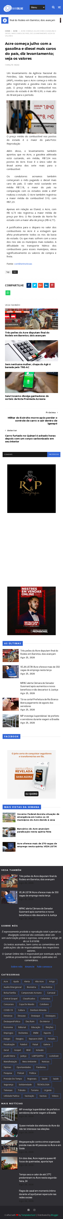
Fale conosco (44, 966)
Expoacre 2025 (35, 1038)
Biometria (31, 987)
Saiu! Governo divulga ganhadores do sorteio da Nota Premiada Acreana (27, 397)
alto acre (39, 981)
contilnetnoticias (23, 263)
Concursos (9, 1004)
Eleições (49, 1027)
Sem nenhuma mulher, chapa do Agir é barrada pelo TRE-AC (28, 366)
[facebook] (29, 1210)
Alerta (27, 981)
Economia (8, 1027)
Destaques (50, 1015)
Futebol (23, 1044)
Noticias (45, 1061)
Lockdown (54, 1056)
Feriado (51, 1038)
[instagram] (34, 1210)
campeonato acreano (31, 992)
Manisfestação (10, 1061)
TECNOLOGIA (43, 1084)
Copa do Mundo (26, 1004)
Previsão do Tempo (13, 1078)
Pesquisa (8, 1073)
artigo (52, 981)
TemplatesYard (28, 1215)
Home (7, 31)
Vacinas (43, 1096)
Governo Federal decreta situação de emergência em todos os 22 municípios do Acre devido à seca (38, 817)
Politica (32, 1073)
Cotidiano (44, 1004)
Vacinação (29, 1096)
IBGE (28, 1050)
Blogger (54, 1215)
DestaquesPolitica (12, 1021)
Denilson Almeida (38, 1010)
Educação (35, 1027)
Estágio (7, 1038)
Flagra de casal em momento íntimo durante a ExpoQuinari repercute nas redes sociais (37, 1194)
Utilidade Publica (11, 1096)
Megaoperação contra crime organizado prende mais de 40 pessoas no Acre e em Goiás (40, 1145)
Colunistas (45, 998)
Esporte (47, 1033)
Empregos (8, 1033)
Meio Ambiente (29, 1061)
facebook (54, 454)
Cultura (21, 1010)
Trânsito (22, 1090)
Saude (44, 1078)
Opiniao (7, 1067)
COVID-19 (8, 1010)
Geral (6, 1050)
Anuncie (30, 966)
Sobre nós (16, 966)
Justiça (23, 1056)
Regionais (31, 1078)
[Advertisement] (31, 550)
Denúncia (8, 1015)
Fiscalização (9, 1044)
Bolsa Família (10, 992)
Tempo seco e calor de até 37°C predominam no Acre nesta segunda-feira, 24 (38, 1177)
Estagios (19, 1038)
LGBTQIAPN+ (38, 1056)
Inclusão (40, 1050)
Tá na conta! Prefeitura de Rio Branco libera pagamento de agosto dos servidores (39, 702)
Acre (15, 31)
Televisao (8, 1090)
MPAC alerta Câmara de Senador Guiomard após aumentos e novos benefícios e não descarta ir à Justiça (39, 686)
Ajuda (16, 981)
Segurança (8, 1084)
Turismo (35, 1090)
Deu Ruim (30, 1021)
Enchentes (23, 1033)
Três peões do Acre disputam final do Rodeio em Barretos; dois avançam (27, 334)
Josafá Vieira (9, 1056)
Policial (20, 1073)
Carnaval (51, 992)
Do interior (45, 1021)
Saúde (56, 1078)
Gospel (17, 1050)
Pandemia (41, 1067)
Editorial (22, 1027)
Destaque (35, 1015)
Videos (55, 1096)
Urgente (48, 1090)
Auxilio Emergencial (12, 987)
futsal (35, 1044)
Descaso (22, 1015)
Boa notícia (47, 987)
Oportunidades (24, 1067)
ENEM (35, 1033)
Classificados (29, 998)
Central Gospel (10, 998)
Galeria (46, 1044)
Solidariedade (25, 1084)
